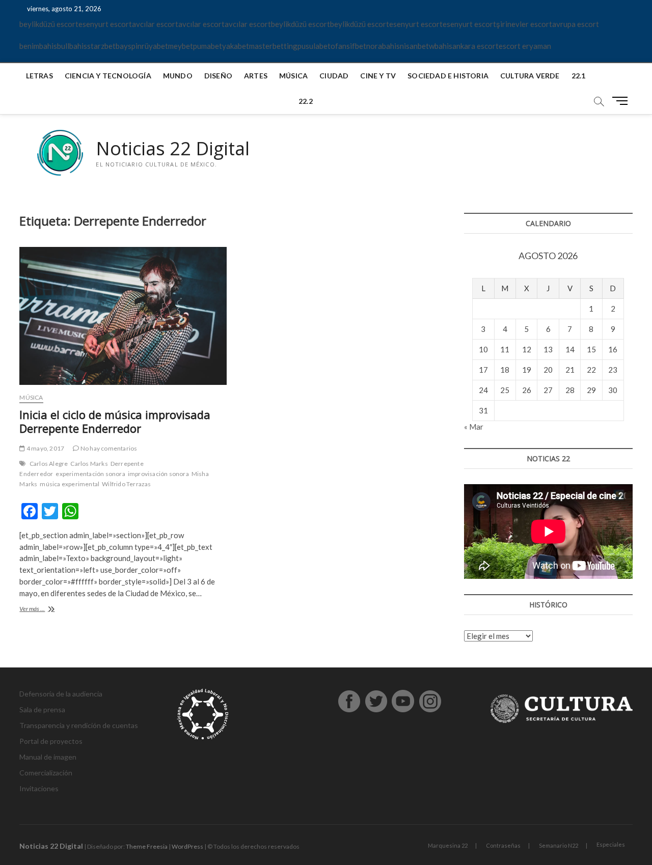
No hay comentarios (108, 448)
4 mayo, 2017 (44, 448)
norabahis (383, 45)
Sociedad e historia (448, 75)
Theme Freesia (147, 846)
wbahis (440, 45)
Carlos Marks (88, 463)
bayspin (129, 45)
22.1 (579, 75)
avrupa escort (575, 24)
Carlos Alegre (49, 463)
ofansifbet (348, 45)
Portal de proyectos (51, 741)
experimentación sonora (90, 474)
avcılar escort (155, 24)
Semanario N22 (558, 845)
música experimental (69, 484)
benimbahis (38, 45)
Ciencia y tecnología (108, 75)
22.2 (305, 101)
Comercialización (45, 772)
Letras (39, 75)
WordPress (187, 846)
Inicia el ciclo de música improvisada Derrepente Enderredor (114, 421)
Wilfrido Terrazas (126, 484)
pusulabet (314, 45)
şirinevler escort (524, 24)
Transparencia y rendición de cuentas (78, 725)
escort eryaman (525, 45)
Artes (255, 75)
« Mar (473, 426)
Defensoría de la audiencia (60, 693)
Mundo (178, 75)
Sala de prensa (42, 709)
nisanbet (414, 45)
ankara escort (475, 45)
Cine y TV (378, 75)
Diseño (218, 75)
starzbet (101, 45)
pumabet (207, 45)
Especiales (610, 844)
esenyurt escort (105, 24)
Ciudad (333, 75)
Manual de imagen (47, 756)
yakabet (235, 45)
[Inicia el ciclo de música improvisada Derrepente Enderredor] (122, 316)
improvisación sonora (158, 474)
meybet (180, 45)
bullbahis (72, 45)
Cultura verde (530, 75)
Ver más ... (47, 609)
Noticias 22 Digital (173, 148)
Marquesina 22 (448, 845)
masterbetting (273, 45)
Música (293, 75)
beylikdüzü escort (48, 24)
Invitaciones (39, 788)
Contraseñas (503, 845)
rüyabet (155, 45)
